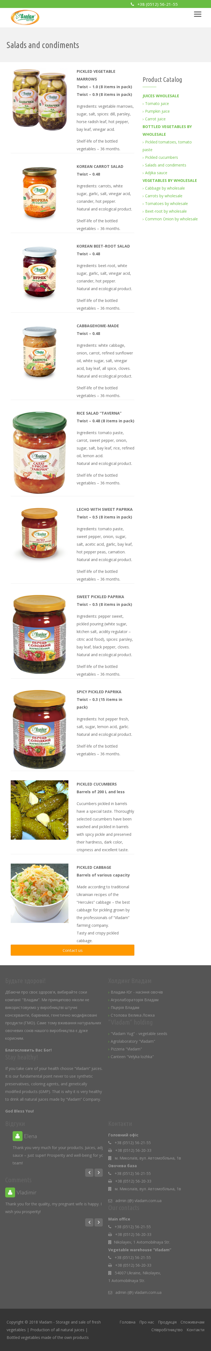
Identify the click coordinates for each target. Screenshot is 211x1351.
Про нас (146, 1322)
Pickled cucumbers (161, 157)
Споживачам (192, 1322)
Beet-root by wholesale (166, 211)
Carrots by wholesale (163, 195)
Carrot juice (155, 118)
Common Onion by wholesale (171, 218)
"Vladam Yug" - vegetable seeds (139, 1033)
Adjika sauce (156, 172)
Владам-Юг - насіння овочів (137, 992)
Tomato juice (157, 103)
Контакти (195, 1329)
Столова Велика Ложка (133, 1015)
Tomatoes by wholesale (166, 203)
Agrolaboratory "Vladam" (133, 1041)
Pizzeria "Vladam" (126, 1049)
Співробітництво (167, 1329)
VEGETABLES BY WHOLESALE (170, 180)
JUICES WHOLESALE (161, 95)
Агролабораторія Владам (135, 999)
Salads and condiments (165, 165)
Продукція (167, 1322)
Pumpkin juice (157, 111)
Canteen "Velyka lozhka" (132, 1056)
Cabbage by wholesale (165, 188)
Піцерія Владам (125, 1007)
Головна (127, 1322)
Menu (200, 12)
